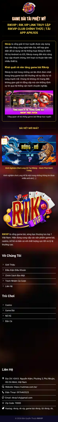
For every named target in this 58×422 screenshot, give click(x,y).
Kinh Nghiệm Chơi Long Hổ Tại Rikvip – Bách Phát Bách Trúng (29, 169)
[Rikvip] (29, 8)
